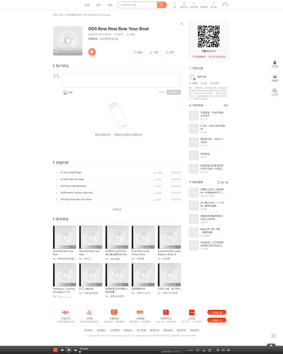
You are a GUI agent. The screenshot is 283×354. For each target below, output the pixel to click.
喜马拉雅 (65, 5)
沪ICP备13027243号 (161, 335)
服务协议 (154, 330)
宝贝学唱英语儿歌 (73, 15)
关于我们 (88, 330)
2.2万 (216, 83)
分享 (171, 52)
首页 (55, 15)
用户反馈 (141, 330)
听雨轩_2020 (143, 293)
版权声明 (181, 330)
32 (205, 83)
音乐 (61, 15)
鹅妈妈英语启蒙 (66, 258)
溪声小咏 (201, 76)
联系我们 (101, 330)
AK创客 (140, 258)
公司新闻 (115, 330)
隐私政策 (168, 330)
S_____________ (65, 296)
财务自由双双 (91, 293)
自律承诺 (194, 330)
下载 (155, 52)
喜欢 (140, 52)
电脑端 (215, 320)
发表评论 (173, 92)
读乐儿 (87, 258)
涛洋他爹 (115, 258)
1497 (195, 83)
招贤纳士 (128, 330)
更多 (226, 105)
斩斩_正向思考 (170, 293)
